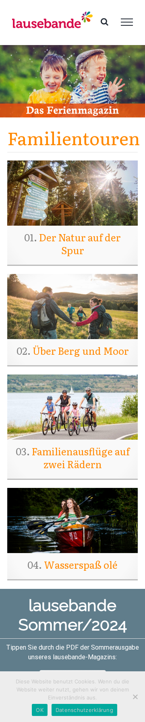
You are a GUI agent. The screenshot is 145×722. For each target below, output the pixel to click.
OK (40, 710)
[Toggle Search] (104, 22)
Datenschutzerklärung (84, 710)
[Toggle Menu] (126, 22)
